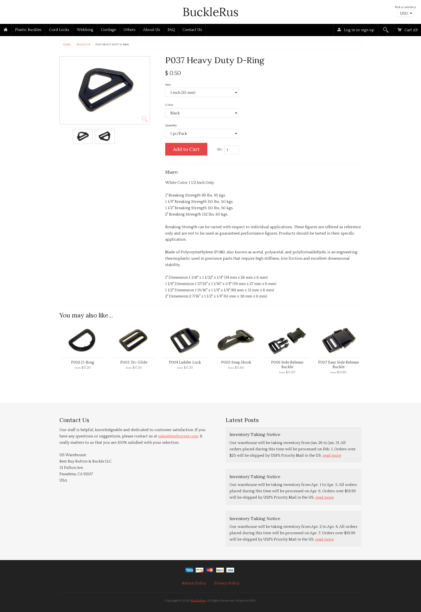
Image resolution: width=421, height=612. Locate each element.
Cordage (108, 30)
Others (129, 30)
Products (83, 44)
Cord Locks (59, 30)
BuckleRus (210, 11)
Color (169, 105)
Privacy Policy (226, 583)
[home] (5, 30)
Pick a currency (405, 7)
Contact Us (192, 30)
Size (168, 84)
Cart (410, 30)
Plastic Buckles (28, 30)
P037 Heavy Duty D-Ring (112, 44)
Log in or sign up (358, 30)
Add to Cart (186, 149)
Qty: (220, 149)
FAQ (171, 30)
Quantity (171, 125)
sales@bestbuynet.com (178, 436)
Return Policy (194, 583)
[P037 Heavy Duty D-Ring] (83, 136)
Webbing (85, 30)
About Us (151, 30)
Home (67, 44)
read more (332, 455)
